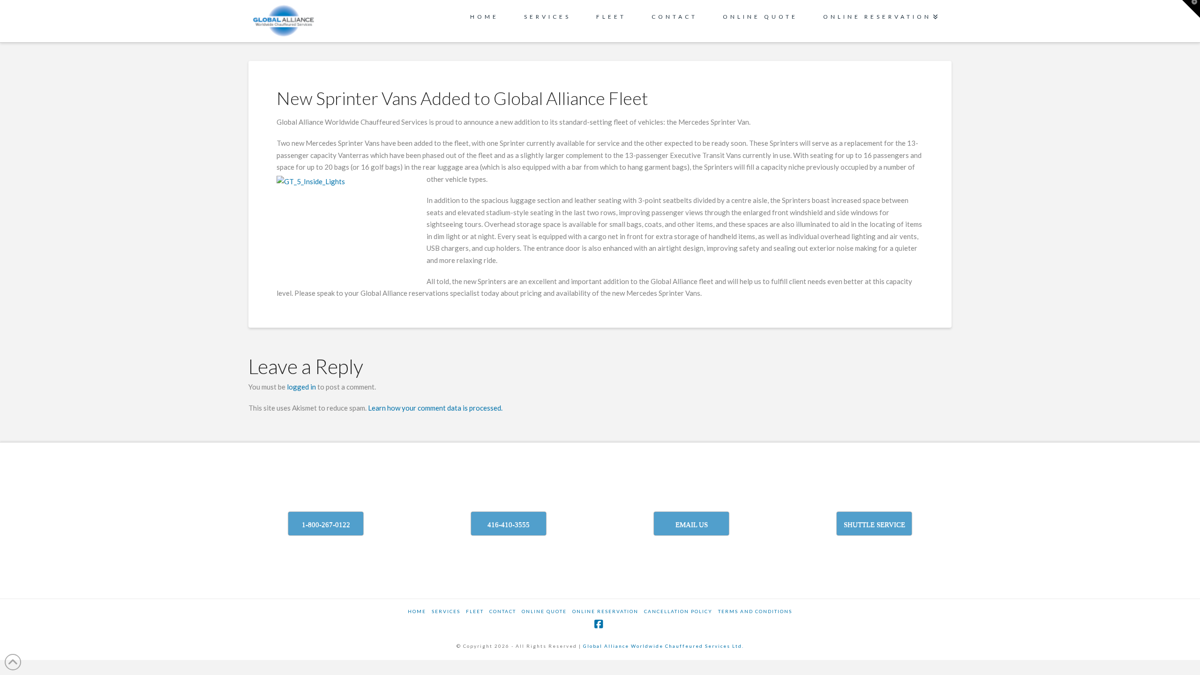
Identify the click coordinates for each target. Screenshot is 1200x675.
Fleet (475, 611)
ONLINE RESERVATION (605, 611)
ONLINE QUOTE (544, 611)
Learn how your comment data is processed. (435, 408)
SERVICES (446, 611)
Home (417, 611)
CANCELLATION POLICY (678, 611)
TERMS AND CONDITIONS (755, 611)
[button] (1191, 9)
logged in (301, 386)
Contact (502, 611)
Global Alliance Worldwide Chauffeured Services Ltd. (663, 646)
